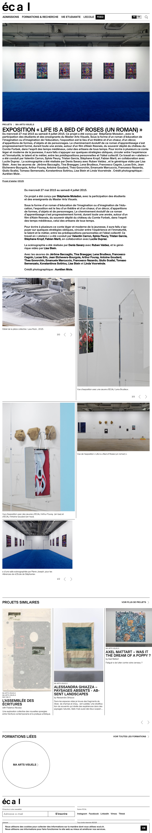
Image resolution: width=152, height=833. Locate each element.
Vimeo (114, 814)
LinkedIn (104, 814)
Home (16, 7)
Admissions (11, 17)
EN (138, 17)
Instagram (82, 814)
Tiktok (122, 814)
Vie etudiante (71, 17)
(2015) (21, 181)
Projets (7, 125)
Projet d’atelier (9, 181)
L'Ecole (89, 17)
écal (11, 801)
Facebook (94, 814)
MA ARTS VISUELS (24, 125)
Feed (100, 17)
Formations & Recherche (40, 17)
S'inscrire (61, 813)
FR (134, 17)
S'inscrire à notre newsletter (12, 809)
